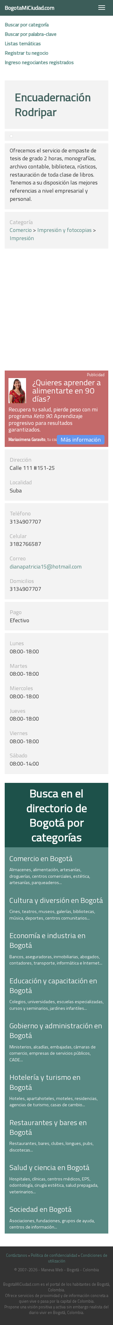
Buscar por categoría (27, 24)
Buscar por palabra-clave (30, 34)
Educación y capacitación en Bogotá (53, 985)
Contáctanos (16, 1255)
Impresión (22, 238)
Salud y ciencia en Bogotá (49, 1167)
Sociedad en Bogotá (40, 1209)
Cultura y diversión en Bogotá (56, 900)
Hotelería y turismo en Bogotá (44, 1081)
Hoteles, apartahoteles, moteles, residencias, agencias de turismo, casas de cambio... (53, 1101)
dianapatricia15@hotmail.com (46, 566)
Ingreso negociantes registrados (39, 62)
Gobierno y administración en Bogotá (55, 1030)
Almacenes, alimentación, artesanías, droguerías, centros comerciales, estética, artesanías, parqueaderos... (49, 876)
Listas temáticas (23, 43)
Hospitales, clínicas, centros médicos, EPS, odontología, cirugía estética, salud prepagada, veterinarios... (53, 1185)
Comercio (21, 230)
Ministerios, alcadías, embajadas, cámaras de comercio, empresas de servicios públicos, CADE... (52, 1053)
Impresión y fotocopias (64, 230)
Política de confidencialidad (54, 1255)
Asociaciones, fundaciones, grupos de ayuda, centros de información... (52, 1224)
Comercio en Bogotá (41, 858)
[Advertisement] (56, 310)
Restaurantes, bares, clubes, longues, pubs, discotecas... (51, 1146)
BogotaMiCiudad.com (29, 7)
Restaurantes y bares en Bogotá (48, 1127)
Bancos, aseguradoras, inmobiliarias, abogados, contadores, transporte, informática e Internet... (55, 960)
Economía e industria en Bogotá (47, 940)
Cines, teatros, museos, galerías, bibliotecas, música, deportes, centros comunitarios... (52, 914)
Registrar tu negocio (26, 53)
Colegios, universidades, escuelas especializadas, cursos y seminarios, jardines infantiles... (56, 1005)
